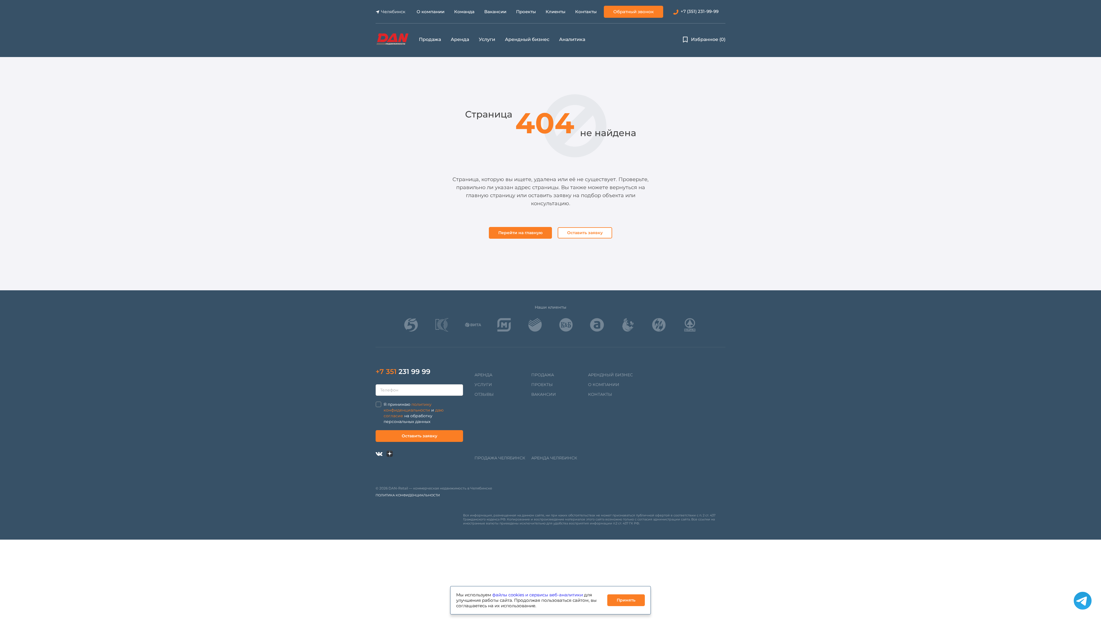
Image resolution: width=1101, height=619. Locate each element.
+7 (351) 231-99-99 (700, 11)
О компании (430, 11)
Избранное (708, 39)
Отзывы (484, 394)
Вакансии (495, 11)
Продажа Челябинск (500, 458)
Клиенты (555, 11)
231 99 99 (403, 371)
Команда (464, 11)
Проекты (526, 11)
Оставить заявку (585, 232)
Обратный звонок (633, 11)
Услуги (487, 39)
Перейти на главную (520, 232)
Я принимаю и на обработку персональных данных (414, 413)
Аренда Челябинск (554, 458)
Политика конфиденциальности (408, 495)
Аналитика (572, 39)
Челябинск (393, 11)
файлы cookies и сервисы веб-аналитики (537, 595)
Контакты (586, 11)
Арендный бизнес (527, 39)
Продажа (430, 39)
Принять (626, 600)
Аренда (460, 39)
